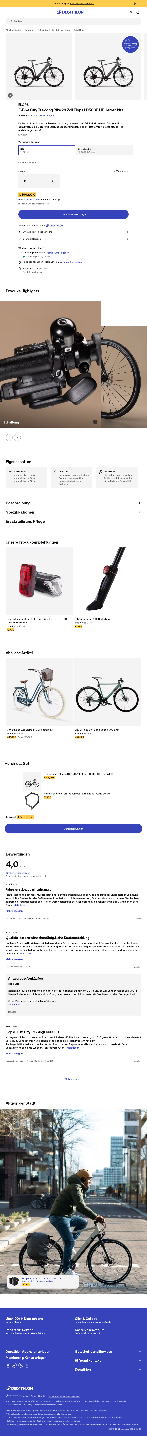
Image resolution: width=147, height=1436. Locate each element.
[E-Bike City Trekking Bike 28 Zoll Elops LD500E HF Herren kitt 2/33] (108, 66)
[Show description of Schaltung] (95, 422)
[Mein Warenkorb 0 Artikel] (137, 12)
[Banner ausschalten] (134, 3)
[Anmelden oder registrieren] (130, 12)
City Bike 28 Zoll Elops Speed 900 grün (97, 729)
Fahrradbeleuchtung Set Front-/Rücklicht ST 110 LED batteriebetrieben (37, 621)
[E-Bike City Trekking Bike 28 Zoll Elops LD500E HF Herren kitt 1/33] (39, 66)
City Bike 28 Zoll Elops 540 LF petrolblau (30, 729)
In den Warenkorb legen (73, 214)
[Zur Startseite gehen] (70, 12)
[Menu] (9, 12)
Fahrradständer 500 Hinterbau (92, 619)
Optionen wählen (73, 828)
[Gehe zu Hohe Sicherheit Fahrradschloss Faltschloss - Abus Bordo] (32, 801)
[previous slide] (9, 437)
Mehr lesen (14, 1004)
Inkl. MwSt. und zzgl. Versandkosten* (34, 204)
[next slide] (17, 437)
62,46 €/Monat (34, 199)
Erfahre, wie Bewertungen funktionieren (24, 876)
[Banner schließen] (139, 3)
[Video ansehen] (10, 95)
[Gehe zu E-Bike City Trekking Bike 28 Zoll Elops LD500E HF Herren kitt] (32, 781)
